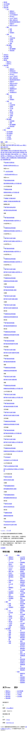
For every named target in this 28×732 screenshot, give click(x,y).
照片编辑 (9, 45)
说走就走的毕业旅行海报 (10, 524)
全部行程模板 (4, 150)
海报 (11, 43)
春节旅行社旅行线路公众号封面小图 (13, 397)
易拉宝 (11, 112)
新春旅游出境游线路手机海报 (11, 334)
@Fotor (8, 719)
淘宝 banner (20, 145)
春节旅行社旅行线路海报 (10, 379)
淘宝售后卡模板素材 (22, 628)
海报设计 (12, 11)
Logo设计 (12, 87)
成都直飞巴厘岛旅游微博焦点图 (12, 201)
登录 (2, 142)
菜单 (11, 117)
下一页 (9, 530)
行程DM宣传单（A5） (16, 154)
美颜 (11, 47)
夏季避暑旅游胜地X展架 (10, 488)
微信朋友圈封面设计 (15, 22)
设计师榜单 (10, 133)
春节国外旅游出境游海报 (10, 210)
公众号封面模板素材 (22, 558)
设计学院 (6, 5)
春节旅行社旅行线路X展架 (11, 299)
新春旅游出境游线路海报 (10, 370)
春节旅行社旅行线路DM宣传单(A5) (13, 241)
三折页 (11, 113)
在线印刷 (6, 58)
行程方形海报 (8, 152)
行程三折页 (18, 156)
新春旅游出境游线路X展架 (11, 281)
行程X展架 (7, 154)
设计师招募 (7, 4)
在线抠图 (12, 121)
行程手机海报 (15, 152)
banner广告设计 (14, 18)
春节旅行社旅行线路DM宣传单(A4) (13, 272)
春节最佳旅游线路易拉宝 (10, 325)
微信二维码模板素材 (22, 655)
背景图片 (12, 32)
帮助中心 (8, 691)
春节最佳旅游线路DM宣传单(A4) (12, 251)
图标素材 (22, 680)
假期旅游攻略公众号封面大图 (11, 192)
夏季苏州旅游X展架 (9, 480)
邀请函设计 (13, 13)
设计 (8, 9)
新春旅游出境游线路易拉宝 (11, 317)
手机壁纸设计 (13, 92)
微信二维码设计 (14, 20)
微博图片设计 (13, 85)
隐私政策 (8, 698)
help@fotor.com (10, 722)
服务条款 (8, 696)
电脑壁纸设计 (13, 88)
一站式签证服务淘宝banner (11, 174)
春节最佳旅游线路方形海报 (11, 406)
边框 (11, 30)
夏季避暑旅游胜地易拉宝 (10, 497)
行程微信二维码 (5, 157)
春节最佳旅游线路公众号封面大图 (13, 433)
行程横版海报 (13, 157)
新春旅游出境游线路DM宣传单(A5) (13, 231)
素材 (8, 27)
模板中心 (9, 62)
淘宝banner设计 (14, 25)
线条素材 (22, 677)
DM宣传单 (12, 38)
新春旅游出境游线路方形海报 (11, 424)
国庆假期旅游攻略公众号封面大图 (13, 183)
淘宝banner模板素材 (22, 623)
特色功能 (6, 7)
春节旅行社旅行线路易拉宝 (11, 308)
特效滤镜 (12, 50)
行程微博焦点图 (6, 159)
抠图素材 (22, 682)
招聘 (12, 145)
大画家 (8, 128)
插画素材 (22, 679)
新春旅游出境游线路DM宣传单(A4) (13, 261)
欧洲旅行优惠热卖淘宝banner (11, 165)
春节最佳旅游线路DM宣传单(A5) (12, 220)
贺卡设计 (12, 16)
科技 (10, 145)
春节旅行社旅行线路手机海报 (11, 352)
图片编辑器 (13, 48)
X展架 (11, 115)
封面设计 (12, 23)
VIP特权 (9, 137)
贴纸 (11, 29)
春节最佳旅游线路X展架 (10, 290)
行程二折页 (24, 156)
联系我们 (8, 692)
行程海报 (21, 152)
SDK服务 (9, 139)
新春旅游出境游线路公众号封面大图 (13, 451)
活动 (15, 145)
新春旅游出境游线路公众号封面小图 (13, 388)
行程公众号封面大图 (13, 150)
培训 (7, 145)
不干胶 (11, 41)
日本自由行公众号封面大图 (11, 460)
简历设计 (12, 90)
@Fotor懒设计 (9, 708)
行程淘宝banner (11, 156)
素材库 (5, 2)
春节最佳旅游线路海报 (10, 361)
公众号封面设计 (14, 14)
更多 (5, 130)
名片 (11, 36)
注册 (6, 142)
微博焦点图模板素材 (22, 664)
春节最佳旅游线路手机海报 (11, 343)
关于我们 (8, 694)
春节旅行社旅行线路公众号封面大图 (13, 442)
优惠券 (11, 39)
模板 (18, 555)
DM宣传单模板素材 (22, 585)
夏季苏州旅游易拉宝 (9, 506)
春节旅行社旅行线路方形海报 (11, 415)
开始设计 (6, 54)
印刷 (8, 34)
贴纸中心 (9, 63)
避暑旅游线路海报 (8, 515)
